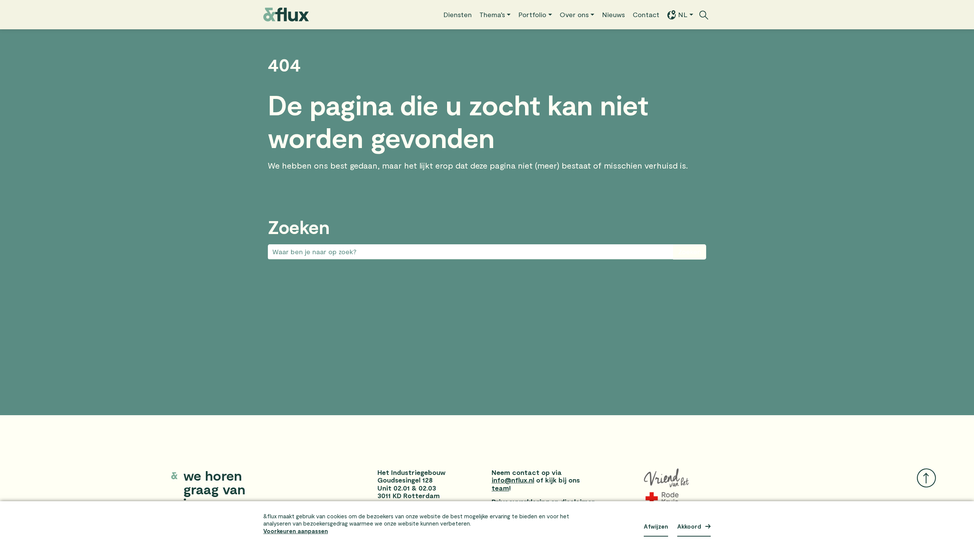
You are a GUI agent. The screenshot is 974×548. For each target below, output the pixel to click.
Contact (646, 14)
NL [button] (683, 14)
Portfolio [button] (532, 14)
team (500, 488)
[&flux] (286, 14)
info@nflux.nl (513, 480)
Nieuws (613, 14)
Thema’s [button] (492, 14)
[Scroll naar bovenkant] (926, 477)
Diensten (457, 14)
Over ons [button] (574, 14)
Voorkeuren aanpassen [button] (295, 530)
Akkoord (689, 526)
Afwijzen (656, 526)
